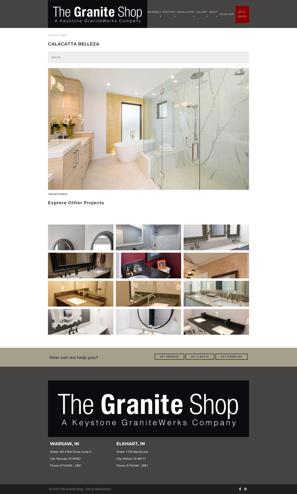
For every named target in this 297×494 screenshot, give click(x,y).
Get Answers (169, 356)
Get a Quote (200, 356)
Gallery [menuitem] (201, 12)
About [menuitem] (213, 12)
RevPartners (103, 489)
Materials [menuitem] (154, 12)
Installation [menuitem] (186, 12)
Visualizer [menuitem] (226, 14)
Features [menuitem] (169, 12)
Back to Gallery (58, 35)
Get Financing (231, 356)
